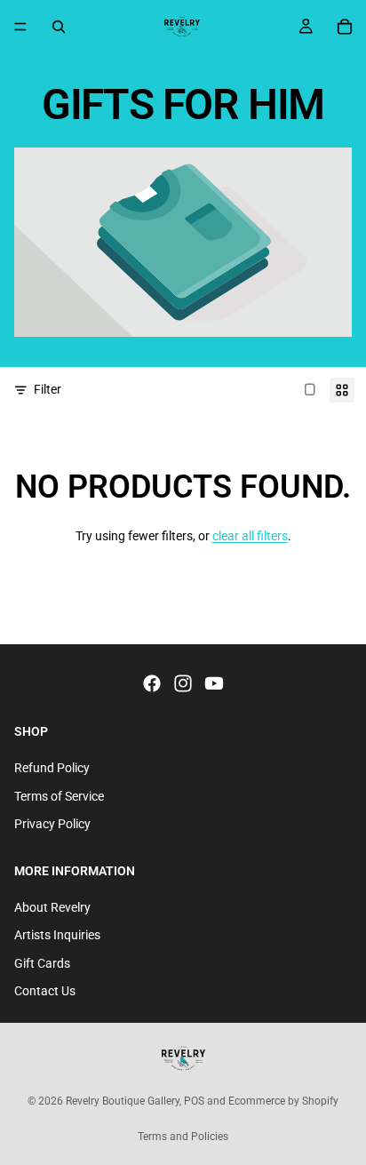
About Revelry (52, 907)
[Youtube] (214, 684)
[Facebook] (152, 684)
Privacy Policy (52, 824)
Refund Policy (52, 768)
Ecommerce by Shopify (283, 1101)
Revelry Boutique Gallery (122, 1101)
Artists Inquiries (57, 935)
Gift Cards (42, 963)
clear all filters (250, 536)
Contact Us (45, 992)
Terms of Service (59, 796)
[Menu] (20, 26)
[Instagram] (183, 684)
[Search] (58, 26)
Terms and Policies (183, 1136)
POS (194, 1101)
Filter (47, 389)
